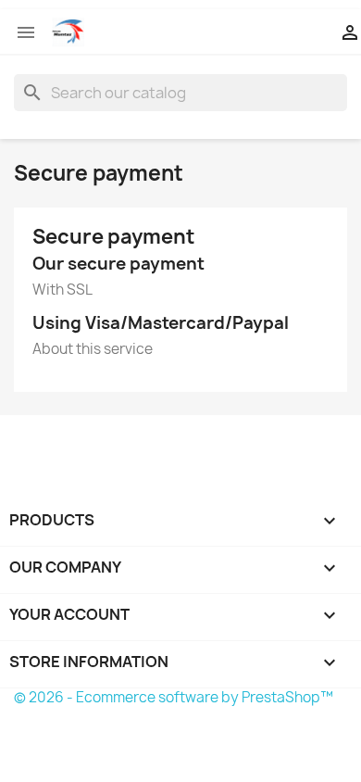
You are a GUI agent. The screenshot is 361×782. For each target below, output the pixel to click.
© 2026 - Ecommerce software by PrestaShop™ (173, 697)
